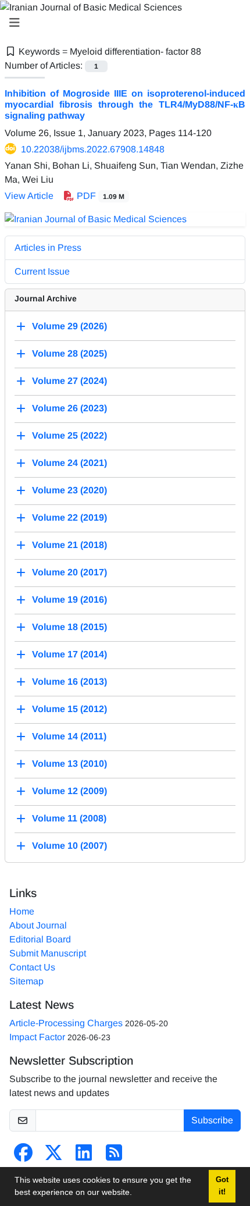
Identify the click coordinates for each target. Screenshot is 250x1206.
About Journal (38, 925)
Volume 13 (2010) (69, 764)
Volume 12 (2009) (69, 791)
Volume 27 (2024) (69, 381)
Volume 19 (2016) (69, 599)
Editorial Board (40, 939)
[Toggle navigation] (121, 23)
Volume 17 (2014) (69, 654)
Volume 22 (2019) (69, 517)
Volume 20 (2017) (69, 572)
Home (21, 911)
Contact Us (32, 967)
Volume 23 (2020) (69, 490)
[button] (136, 1194)
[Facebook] (23, 1156)
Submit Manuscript (47, 953)
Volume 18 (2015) (69, 627)
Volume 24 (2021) (69, 463)
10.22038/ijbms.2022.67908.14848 (93, 149)
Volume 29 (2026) (69, 326)
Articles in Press (48, 247)
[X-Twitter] (53, 1156)
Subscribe (212, 1120)
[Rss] (114, 1156)
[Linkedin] (84, 1156)
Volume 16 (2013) (69, 681)
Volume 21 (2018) (69, 545)
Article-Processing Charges (66, 1023)
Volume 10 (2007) (69, 846)
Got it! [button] (222, 1186)
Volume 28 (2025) (69, 353)
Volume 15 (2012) (69, 709)
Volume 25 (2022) (69, 435)
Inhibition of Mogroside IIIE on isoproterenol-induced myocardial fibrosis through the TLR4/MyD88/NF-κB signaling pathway (125, 104)
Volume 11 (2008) (69, 818)
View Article (29, 196)
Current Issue (42, 271)
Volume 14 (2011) (69, 736)
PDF (99, 196)
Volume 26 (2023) (69, 408)
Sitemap (26, 981)
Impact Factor (37, 1037)
